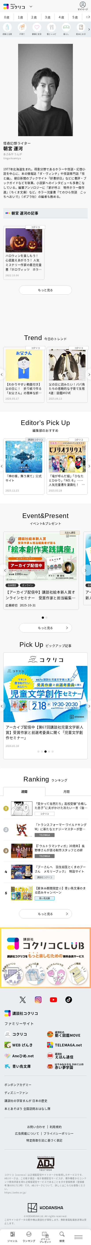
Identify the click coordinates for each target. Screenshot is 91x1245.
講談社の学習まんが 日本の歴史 (25, 1100)
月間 (66, 791)
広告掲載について (27, 1133)
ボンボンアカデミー (18, 1085)
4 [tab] (49, 751)
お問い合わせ (36, 1127)
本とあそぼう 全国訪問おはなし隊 (27, 1108)
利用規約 (56, 1127)
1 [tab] (38, 751)
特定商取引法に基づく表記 (44, 1140)
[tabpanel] (45, 705)
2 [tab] (42, 751)
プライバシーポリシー (59, 1133)
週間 (24, 791)
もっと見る (45, 914)
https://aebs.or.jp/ (15, 1192)
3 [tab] (45, 751)
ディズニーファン (16, 1092)
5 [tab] (52, 751)
